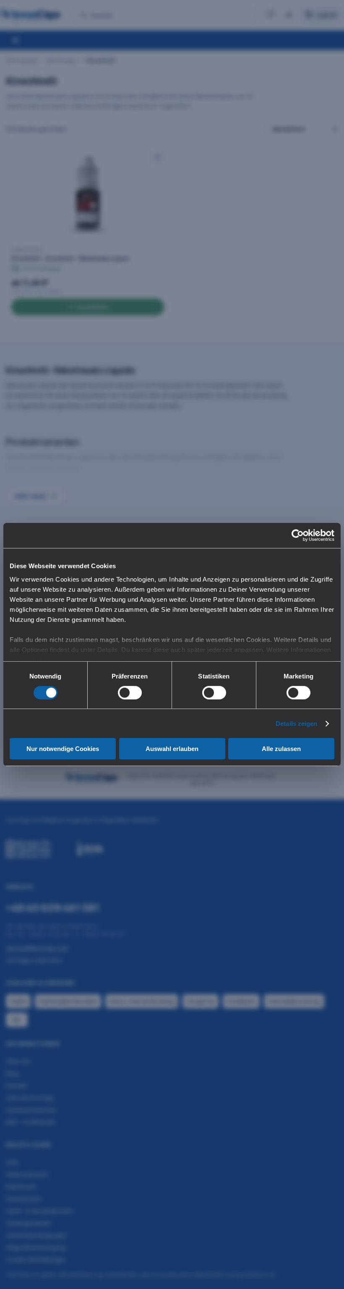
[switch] (130, 692)
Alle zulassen (281, 748)
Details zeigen (296, 723)
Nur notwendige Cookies (62, 748)
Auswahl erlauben (172, 748)
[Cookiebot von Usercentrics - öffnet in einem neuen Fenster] (297, 535)
